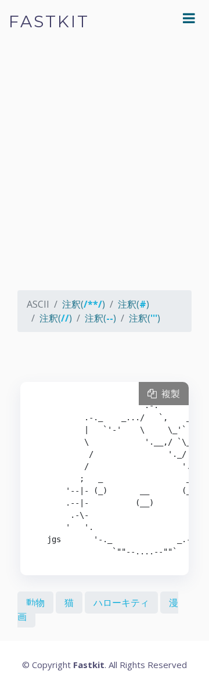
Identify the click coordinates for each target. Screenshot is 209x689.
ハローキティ (121, 602)
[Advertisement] (104, 174)
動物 (35, 602)
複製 (168, 393)
